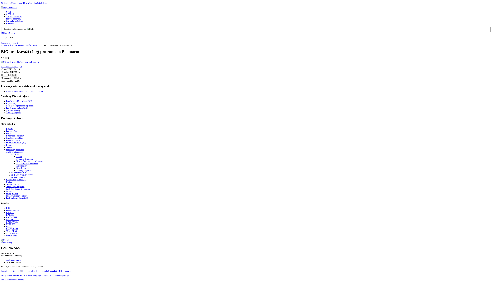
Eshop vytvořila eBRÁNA (12, 275)
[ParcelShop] (6, 242)
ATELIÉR (27, 45)
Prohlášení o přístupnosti (11, 271)
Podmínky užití (28, 271)
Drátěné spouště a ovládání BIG (19, 101)
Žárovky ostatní (12, 110)
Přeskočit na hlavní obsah (11, 3)
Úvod (3, 45)
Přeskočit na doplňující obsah (35, 3)
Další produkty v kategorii (11, 66)
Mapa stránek (70, 271)
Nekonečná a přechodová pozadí (19, 106)
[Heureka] (5, 240)
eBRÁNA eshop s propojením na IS (38, 275)
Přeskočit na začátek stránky (12, 280)
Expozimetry (11, 103)
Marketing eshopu (62, 275)
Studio (34, 45)
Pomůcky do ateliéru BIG (16, 108)
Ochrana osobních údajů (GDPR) (49, 271)
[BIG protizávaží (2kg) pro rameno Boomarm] (20, 62)
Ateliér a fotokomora (14, 45)
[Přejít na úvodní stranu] (9, 7)
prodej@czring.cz (13, 260)
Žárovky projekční (13, 113)
